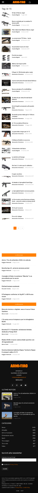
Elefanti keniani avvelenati (10, 286)
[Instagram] (17, 385)
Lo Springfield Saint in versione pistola (23, 191)
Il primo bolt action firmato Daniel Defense (24, 80)
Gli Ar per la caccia (17, 208)
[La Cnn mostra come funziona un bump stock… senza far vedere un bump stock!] (6, 202)
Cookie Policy (26, 487)
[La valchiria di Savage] (6, 159)
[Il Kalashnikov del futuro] (6, 151)
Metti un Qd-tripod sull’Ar (19, 63)
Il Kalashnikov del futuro (19, 148)
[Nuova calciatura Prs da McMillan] (6, 91)
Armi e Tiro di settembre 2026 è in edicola (16, 260)
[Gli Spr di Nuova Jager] (6, 15)
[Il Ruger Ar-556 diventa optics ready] (6, 74)
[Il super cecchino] (6, 176)
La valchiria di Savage (18, 157)
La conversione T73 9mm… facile (21, 38)
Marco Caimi (5, 313)
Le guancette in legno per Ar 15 (21, 131)
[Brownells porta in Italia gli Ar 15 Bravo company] (6, 117)
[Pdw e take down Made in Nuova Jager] (6, 32)
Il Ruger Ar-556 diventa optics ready (22, 72)
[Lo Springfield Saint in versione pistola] (6, 193)
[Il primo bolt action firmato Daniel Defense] (6, 83)
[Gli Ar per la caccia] (6, 210)
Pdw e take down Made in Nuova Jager (23, 30)
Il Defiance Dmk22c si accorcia (21, 140)
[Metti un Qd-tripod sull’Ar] (6, 66)
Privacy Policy (14, 464)
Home (3, 6)
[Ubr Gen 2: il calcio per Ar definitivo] (6, 168)
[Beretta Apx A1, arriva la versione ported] (7, 406)
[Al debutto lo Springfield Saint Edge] (6, 185)
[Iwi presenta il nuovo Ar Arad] (6, 49)
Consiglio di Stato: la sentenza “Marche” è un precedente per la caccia (24, 414)
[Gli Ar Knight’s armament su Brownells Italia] (6, 108)
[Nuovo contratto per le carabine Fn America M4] (6, 23)
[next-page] (22, 228)
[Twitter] (21, 385)
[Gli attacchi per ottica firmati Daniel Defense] (6, 100)
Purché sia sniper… (17, 55)
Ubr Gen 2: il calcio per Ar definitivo (22, 165)
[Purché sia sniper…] (6, 57)
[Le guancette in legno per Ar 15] (6, 134)
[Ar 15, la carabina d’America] (6, 125)
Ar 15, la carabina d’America (20, 123)
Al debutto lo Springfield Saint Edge (22, 182)
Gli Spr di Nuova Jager (18, 13)
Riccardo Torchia (6, 288)
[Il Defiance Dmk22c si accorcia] (6, 142)
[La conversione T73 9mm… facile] (6, 40)
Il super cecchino (17, 174)
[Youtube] (25, 385)
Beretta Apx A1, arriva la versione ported (15, 268)
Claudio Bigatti (16, 15)
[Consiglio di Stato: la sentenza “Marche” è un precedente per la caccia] (7, 415)
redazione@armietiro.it (19, 377)
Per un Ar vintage (17, 216)
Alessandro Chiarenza (18, 74)
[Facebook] (12, 385)
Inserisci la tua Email (8, 457)
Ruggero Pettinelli (6, 262)
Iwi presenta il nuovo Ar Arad (20, 46)
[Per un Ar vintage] (6, 219)
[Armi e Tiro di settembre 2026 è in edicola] (7, 396)
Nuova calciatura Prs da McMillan (21, 89)
